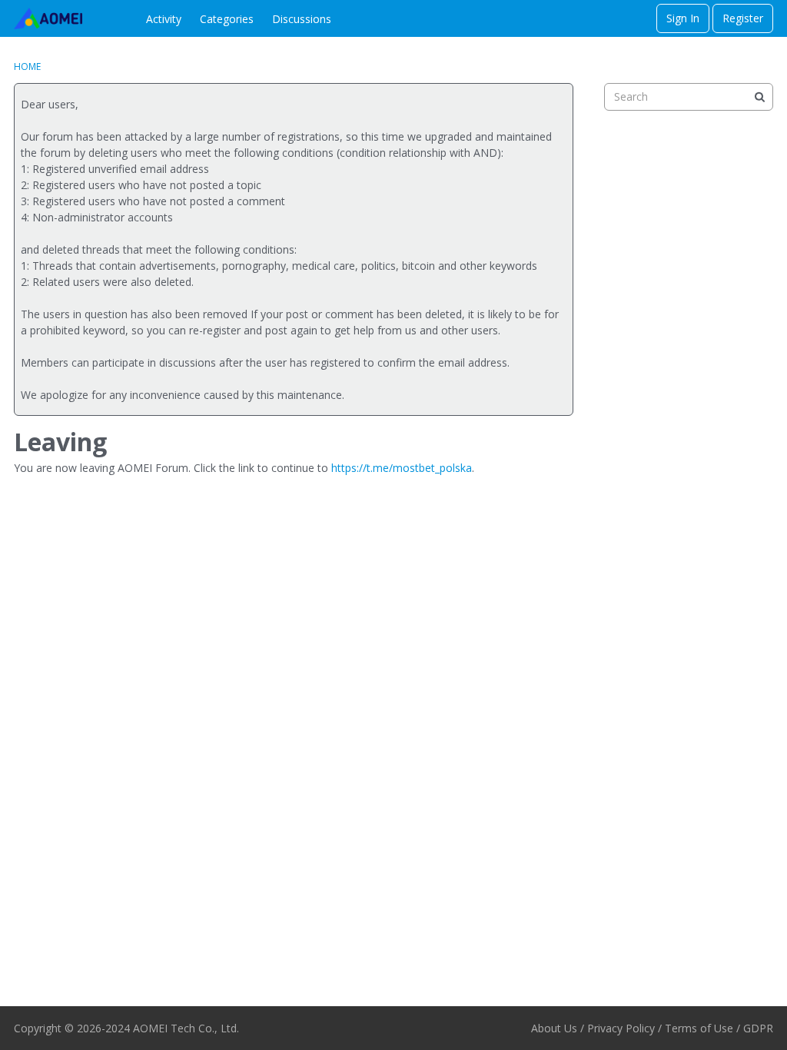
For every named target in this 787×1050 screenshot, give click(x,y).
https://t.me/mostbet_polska (401, 467)
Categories (227, 19)
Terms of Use (699, 1028)
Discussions (301, 19)
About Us (554, 1028)
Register (742, 18)
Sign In (682, 18)
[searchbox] (688, 97)
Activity (163, 19)
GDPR (758, 1028)
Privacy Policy (621, 1028)
